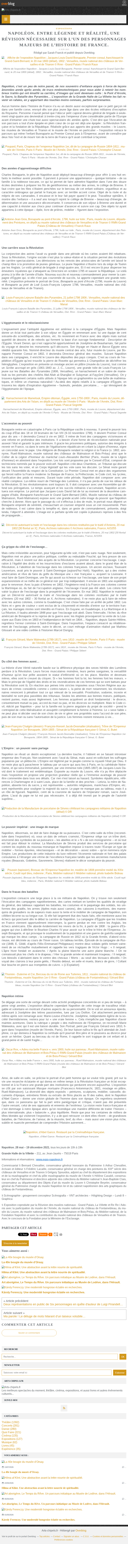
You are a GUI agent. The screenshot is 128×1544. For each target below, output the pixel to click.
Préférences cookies (63, 1540)
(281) (10, 1425)
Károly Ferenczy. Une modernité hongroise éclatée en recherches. (38, 1519)
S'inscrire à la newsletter (15, 1243)
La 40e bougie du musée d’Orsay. (20, 1472)
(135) (10, 1435)
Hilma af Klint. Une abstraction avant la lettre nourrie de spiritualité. (40, 1487)
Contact (56, 1536)
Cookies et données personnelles (108, 1536)
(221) (11, 1432)
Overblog (81, 1530)
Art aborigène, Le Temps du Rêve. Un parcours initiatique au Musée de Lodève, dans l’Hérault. (56, 1503)
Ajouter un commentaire (29, 1333)
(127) (12, 1439)
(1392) (10, 1422)
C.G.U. (86, 1536)
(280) (9, 1428)
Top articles (44, 1536)
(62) (9, 1442)
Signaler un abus (72, 1536)
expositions (64, 29)
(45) (8, 1445)
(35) (11, 1449)
